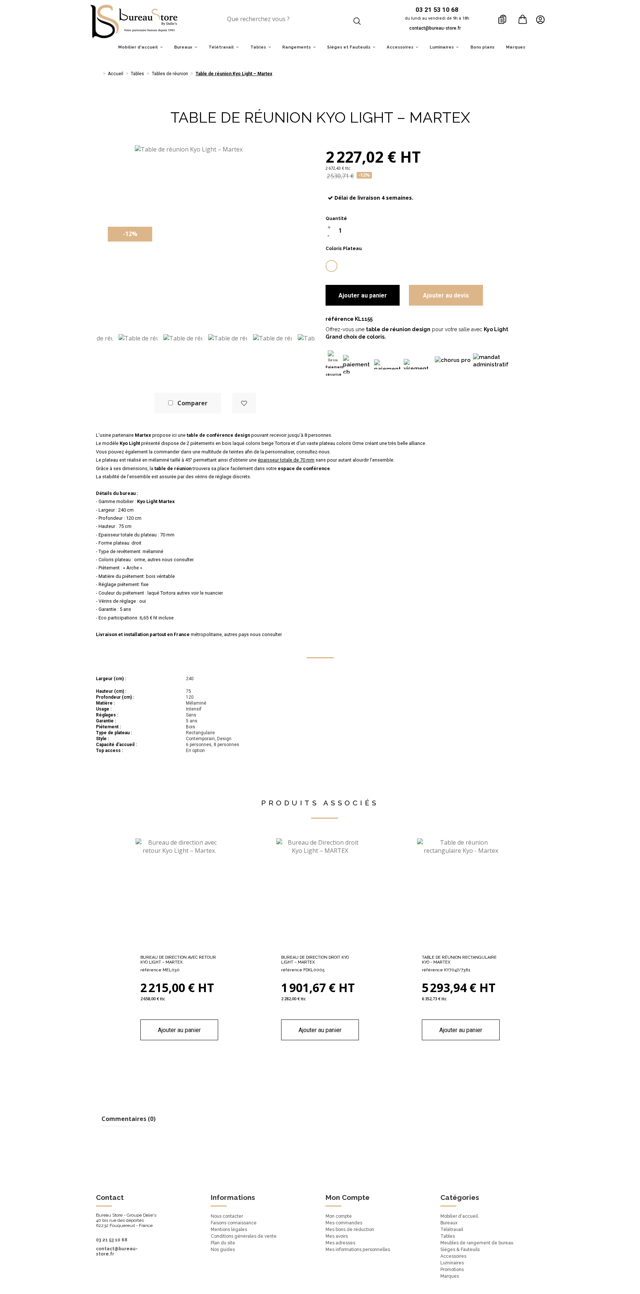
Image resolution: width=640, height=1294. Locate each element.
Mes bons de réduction (350, 1229)
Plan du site (223, 1242)
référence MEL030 (160, 970)
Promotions (452, 1269)
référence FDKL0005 (303, 970)
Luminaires (452, 1262)
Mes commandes (344, 1222)
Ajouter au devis (446, 295)
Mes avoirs (337, 1236)
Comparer (192, 403)
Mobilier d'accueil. (459, 1216)
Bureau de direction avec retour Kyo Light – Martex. (178, 960)
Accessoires (453, 1256)
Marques (449, 1276)
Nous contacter (227, 1216)
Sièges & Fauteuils (460, 1249)
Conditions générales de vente (244, 1236)
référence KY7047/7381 (446, 970)
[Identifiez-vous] (542, 19)
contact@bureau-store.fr (435, 28)
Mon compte (339, 1216)
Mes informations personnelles (358, 1249)
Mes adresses (340, 1242)
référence (340, 319)
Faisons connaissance (234, 1222)
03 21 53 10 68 (111, 1240)
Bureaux (448, 1222)
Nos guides (223, 1249)
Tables (447, 1236)
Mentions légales (229, 1229)
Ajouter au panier (363, 295)
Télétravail (451, 1229)
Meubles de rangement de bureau (476, 1242)
